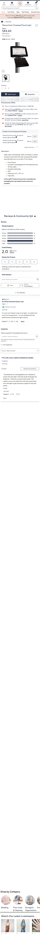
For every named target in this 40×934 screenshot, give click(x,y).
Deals (3, 12)
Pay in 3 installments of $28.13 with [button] (15, 106)
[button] (4, 4)
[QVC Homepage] (2, 22)
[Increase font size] (36, 147)
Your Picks (10, 12)
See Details (8, 126)
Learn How (25, 120)
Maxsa (4, 28)
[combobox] (18, 8)
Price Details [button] (6, 36)
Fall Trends (25, 12)
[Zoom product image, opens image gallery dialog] (2, 71)
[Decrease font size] (38, 147)
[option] (20, 16)
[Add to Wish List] (36, 25)
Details (21, 111)
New (18, 12)
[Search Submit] (37, 8)
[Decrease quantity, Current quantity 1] (2, 88)
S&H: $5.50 (5, 33)
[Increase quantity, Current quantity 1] (8, 88)
